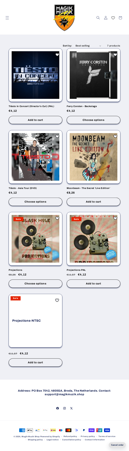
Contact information (95, 440)
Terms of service (106, 436)
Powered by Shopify (50, 436)
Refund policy (70, 436)
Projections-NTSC (26, 320)
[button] (7, 18)
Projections (15, 270)
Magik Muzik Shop (30, 436)
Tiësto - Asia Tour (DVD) (23, 188)
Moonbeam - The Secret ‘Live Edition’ (88, 188)
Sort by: (67, 45)
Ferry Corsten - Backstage (82, 106)
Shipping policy (35, 440)
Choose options (93, 120)
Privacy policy (88, 436)
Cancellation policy (71, 440)
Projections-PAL (76, 270)
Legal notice (53, 440)
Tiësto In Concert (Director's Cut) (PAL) (31, 106)
